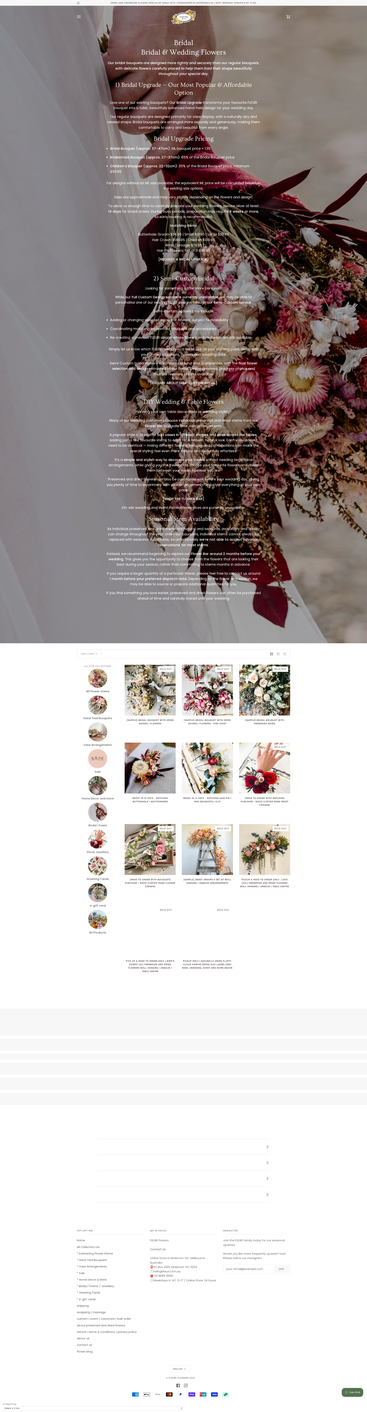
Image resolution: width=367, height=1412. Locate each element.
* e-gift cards (86, 1299)
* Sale (81, 1273)
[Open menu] (82, 17)
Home (81, 1240)
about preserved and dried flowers (101, 1325)
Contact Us (158, 1249)
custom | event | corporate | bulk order (104, 1319)
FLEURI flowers (178, 1378)
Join (281, 1269)
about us (83, 1338)
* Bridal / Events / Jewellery (95, 1286)
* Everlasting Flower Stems (95, 1253)
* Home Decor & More (92, 1280)
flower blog (85, 1351)
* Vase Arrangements (92, 1266)
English (178, 1369)
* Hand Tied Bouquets (92, 1260)
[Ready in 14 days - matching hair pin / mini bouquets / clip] (207, 768)
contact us (84, 1345)
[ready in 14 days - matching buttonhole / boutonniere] (150, 768)
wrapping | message (91, 1312)
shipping (83, 1306)
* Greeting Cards (88, 1293)
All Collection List (88, 1247)
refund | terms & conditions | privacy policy (107, 1332)
